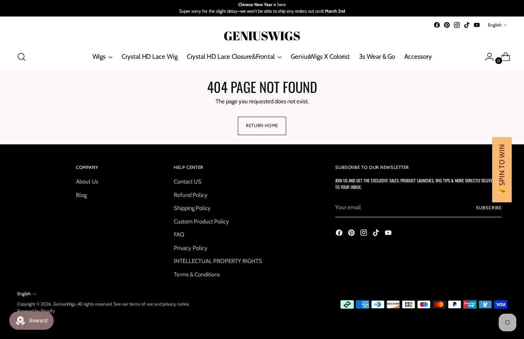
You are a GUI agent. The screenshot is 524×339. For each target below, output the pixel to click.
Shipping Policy (192, 208)
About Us (87, 181)
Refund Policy (191, 195)
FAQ (179, 234)
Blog (81, 195)
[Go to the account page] (486, 56)
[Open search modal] (21, 56)
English (494, 25)
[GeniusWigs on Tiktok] (466, 24)
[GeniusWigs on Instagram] (456, 24)
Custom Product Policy (201, 221)
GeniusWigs (64, 304)
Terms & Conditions (197, 274)
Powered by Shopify (36, 311)
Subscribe (489, 207)
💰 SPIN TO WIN (502, 169)
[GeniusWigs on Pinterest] (446, 24)
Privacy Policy (191, 248)
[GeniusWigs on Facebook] (436, 24)
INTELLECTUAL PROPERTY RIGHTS (218, 261)
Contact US (187, 181)
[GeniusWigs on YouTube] (476, 24)
